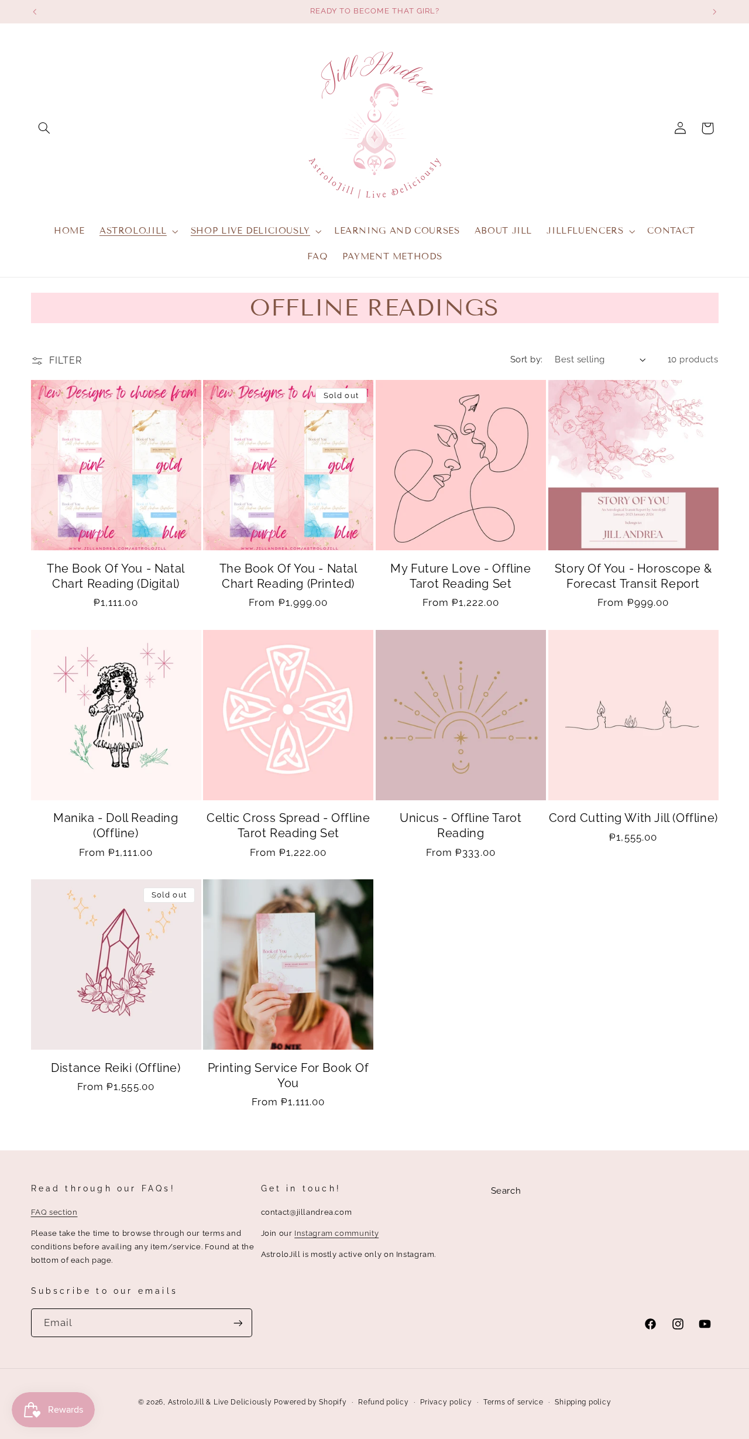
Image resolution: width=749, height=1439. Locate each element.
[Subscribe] (237, 1322)
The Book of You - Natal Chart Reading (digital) (116, 576)
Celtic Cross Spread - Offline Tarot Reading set (288, 825)
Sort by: (526, 359)
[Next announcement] (714, 11)
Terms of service (513, 1402)
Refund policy (383, 1402)
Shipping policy (583, 1402)
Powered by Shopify (310, 1402)
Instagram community (336, 1233)
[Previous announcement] (34, 11)
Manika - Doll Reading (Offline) (115, 825)
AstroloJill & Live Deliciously (221, 1402)
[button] (44, 128)
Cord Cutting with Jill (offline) (633, 818)
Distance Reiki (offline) (115, 1068)
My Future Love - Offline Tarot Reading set (460, 576)
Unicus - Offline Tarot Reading (460, 825)
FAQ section (54, 1212)
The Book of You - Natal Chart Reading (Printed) (288, 576)
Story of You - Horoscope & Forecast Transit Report (633, 576)
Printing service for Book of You (288, 1075)
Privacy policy (446, 1402)
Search (506, 1190)
